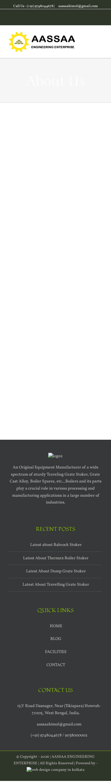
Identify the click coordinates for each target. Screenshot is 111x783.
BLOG (55, 639)
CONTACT (55, 665)
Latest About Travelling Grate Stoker (55, 584)
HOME (56, 626)
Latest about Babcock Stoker (56, 545)
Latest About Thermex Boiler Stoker (56, 558)
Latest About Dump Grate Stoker (56, 571)
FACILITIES (56, 652)
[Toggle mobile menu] (99, 42)
